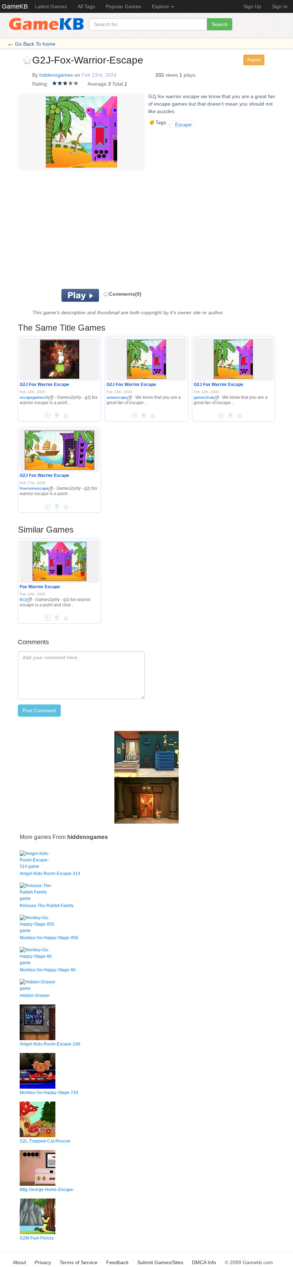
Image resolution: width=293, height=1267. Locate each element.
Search (220, 24)
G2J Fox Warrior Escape (44, 384)
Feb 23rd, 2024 (98, 75)
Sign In (280, 6)
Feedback (117, 1262)
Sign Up (252, 6)
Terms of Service (79, 1262)
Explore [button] (161, 6)
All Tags (86, 6)
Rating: (40, 84)
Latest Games (51, 6)
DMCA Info (204, 1262)
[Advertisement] (121, 232)
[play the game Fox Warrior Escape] (60, 560)
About (19, 1262)
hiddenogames (56, 75)
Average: (98, 84)
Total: (118, 84)
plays (189, 75)
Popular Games (123, 6)
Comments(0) (125, 294)
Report (253, 59)
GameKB (15, 6)
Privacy (43, 1262)
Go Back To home (35, 44)
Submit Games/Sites (160, 1262)
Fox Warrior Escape (40, 586)
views (171, 75)
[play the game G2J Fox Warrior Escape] (59, 358)
